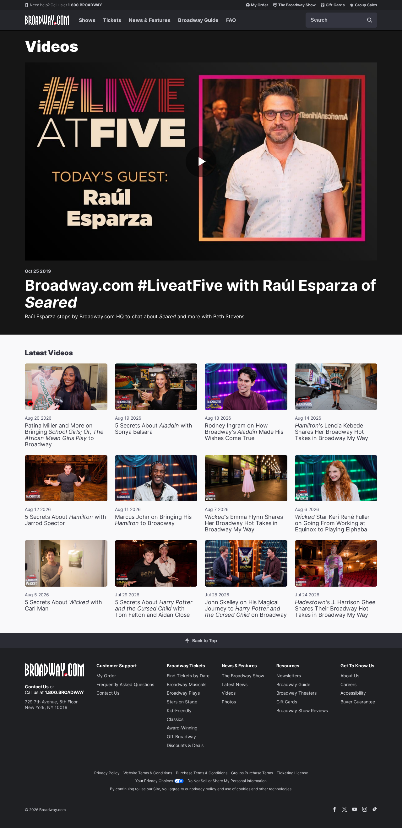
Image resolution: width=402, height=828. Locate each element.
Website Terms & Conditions (147, 773)
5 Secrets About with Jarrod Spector (65, 519)
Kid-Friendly (179, 710)
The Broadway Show (297, 5)
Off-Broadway (181, 736)
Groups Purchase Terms (252, 773)
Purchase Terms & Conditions (201, 773)
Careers (348, 684)
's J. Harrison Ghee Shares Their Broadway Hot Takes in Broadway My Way (335, 608)
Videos (229, 693)
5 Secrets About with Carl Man (63, 605)
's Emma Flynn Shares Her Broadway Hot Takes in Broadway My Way (244, 523)
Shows (87, 20)
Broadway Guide (198, 20)
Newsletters (288, 675)
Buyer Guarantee (357, 701)
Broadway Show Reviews (302, 710)
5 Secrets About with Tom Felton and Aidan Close (154, 608)
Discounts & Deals (185, 745)
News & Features (150, 20)
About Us (349, 675)
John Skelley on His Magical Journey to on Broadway (246, 608)
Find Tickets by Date (188, 675)
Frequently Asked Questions (125, 684)
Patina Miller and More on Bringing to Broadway (64, 435)
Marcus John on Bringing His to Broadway (153, 519)
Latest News (234, 684)
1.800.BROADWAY (66, 5)
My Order (259, 5)
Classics (175, 719)
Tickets (112, 20)
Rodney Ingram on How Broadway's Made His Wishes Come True (244, 431)
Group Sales (366, 5)
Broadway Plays (183, 693)
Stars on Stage (182, 701)
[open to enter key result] (369, 20)
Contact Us (37, 686)
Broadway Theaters (296, 693)
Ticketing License (292, 773)
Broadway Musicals (186, 684)
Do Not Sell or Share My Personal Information (227, 780)
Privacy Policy (107, 773)
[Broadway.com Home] (47, 20)
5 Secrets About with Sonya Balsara (153, 428)
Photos (229, 701)
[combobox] (341, 20)
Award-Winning (182, 727)
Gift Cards (335, 5)
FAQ (231, 20)
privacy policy (204, 789)
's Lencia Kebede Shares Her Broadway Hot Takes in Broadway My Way (331, 431)
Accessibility (353, 693)
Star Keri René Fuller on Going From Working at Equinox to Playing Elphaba (332, 523)
